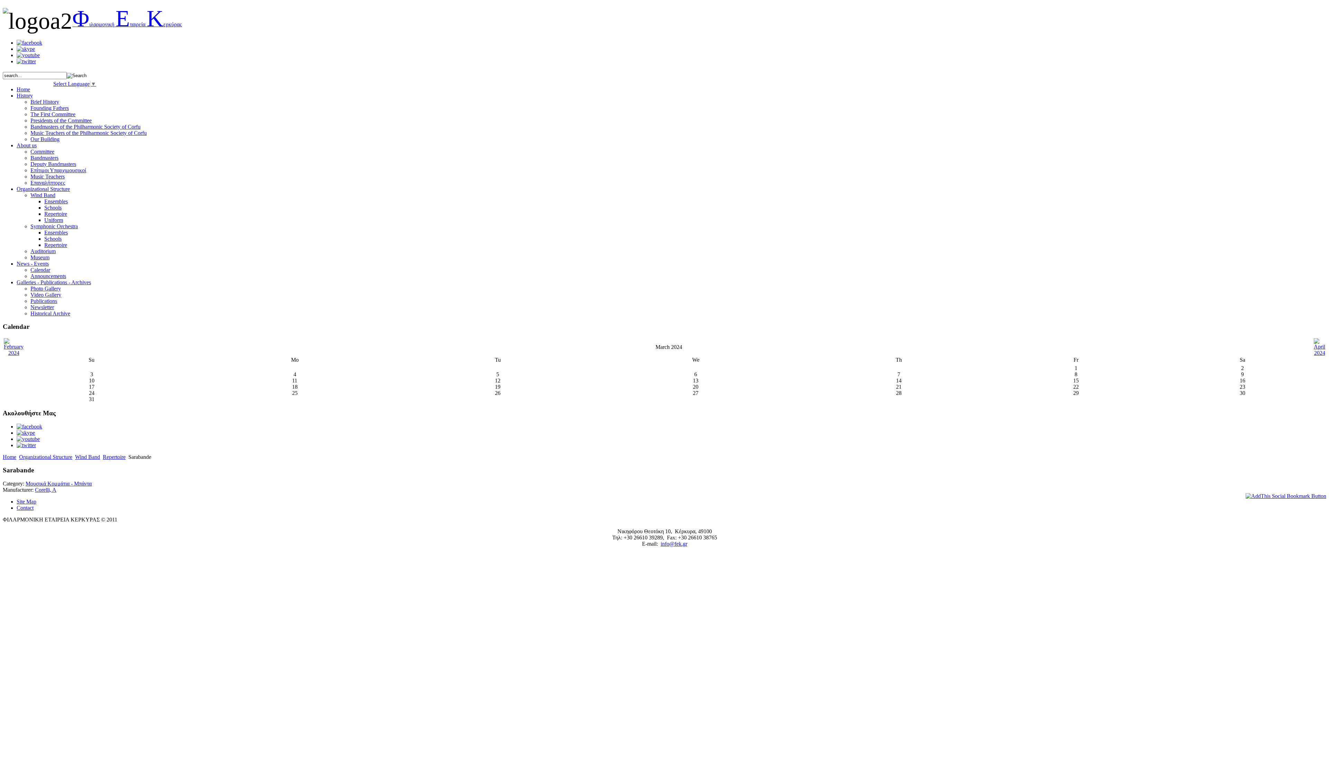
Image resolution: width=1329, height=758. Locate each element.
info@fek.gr (674, 544)
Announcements (48, 276)
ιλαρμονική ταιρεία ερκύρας (127, 24)
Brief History (44, 102)
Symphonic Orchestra (54, 226)
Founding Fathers (49, 108)
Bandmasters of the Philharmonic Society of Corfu (85, 127)
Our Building (45, 139)
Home (9, 457)
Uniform (53, 220)
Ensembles (56, 201)
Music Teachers (47, 176)
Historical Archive (50, 313)
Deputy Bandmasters (53, 164)
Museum (39, 257)
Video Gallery (45, 295)
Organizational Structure (45, 457)
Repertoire (55, 214)
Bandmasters (44, 158)
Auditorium (43, 251)
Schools (53, 208)
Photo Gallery (45, 289)
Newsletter (42, 307)
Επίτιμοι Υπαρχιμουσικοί (58, 170)
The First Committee (52, 114)
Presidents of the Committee (61, 120)
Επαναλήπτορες (47, 183)
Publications (43, 301)
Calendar (40, 270)
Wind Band (42, 195)
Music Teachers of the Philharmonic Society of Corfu (88, 133)
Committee (42, 152)
